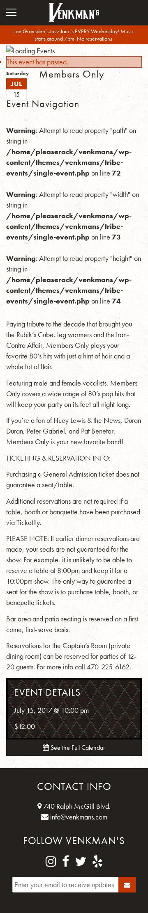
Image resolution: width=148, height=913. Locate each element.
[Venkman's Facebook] (65, 862)
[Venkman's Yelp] (97, 862)
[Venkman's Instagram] (51, 862)
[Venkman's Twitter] (80, 862)
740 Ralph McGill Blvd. (76, 806)
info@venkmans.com (78, 817)
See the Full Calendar (77, 747)
